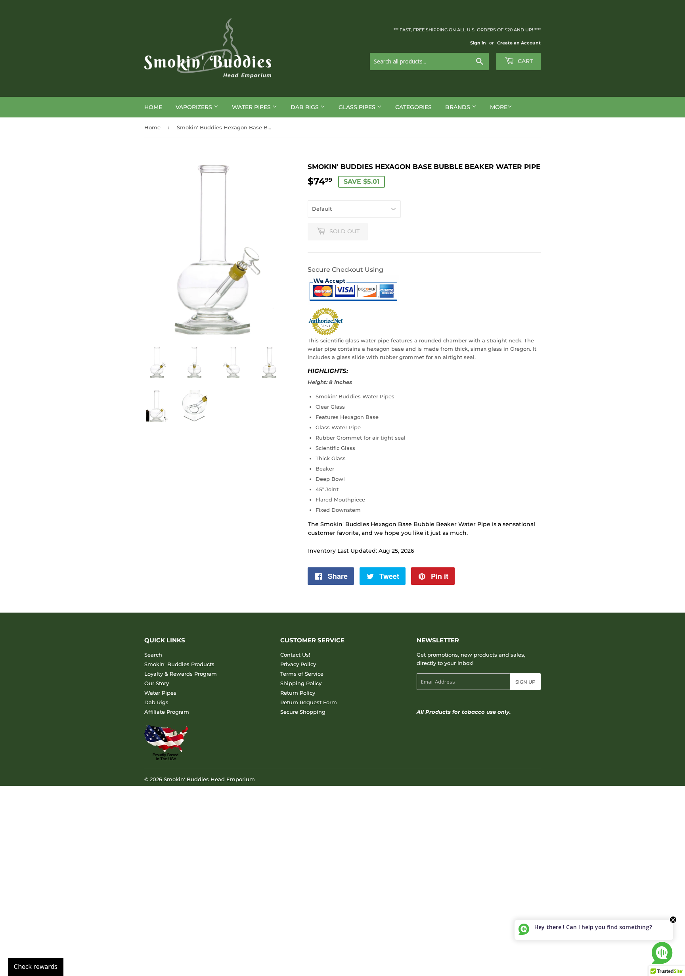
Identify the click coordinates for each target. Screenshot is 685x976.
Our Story (156, 683)
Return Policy (297, 693)
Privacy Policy (298, 664)
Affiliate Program (166, 712)
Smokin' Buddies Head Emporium (209, 779)
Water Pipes (252, 107)
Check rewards (35, 966)
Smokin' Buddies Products (179, 664)
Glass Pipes (358, 107)
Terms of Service (301, 674)
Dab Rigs (305, 107)
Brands (458, 107)
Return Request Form (308, 702)
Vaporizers (195, 107)
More (498, 107)
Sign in (478, 43)
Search (153, 654)
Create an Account (519, 43)
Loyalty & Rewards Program (180, 674)
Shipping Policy (300, 683)
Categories (413, 107)
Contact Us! (295, 654)
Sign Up (525, 682)
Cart (524, 61)
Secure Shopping (302, 712)
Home (153, 107)
